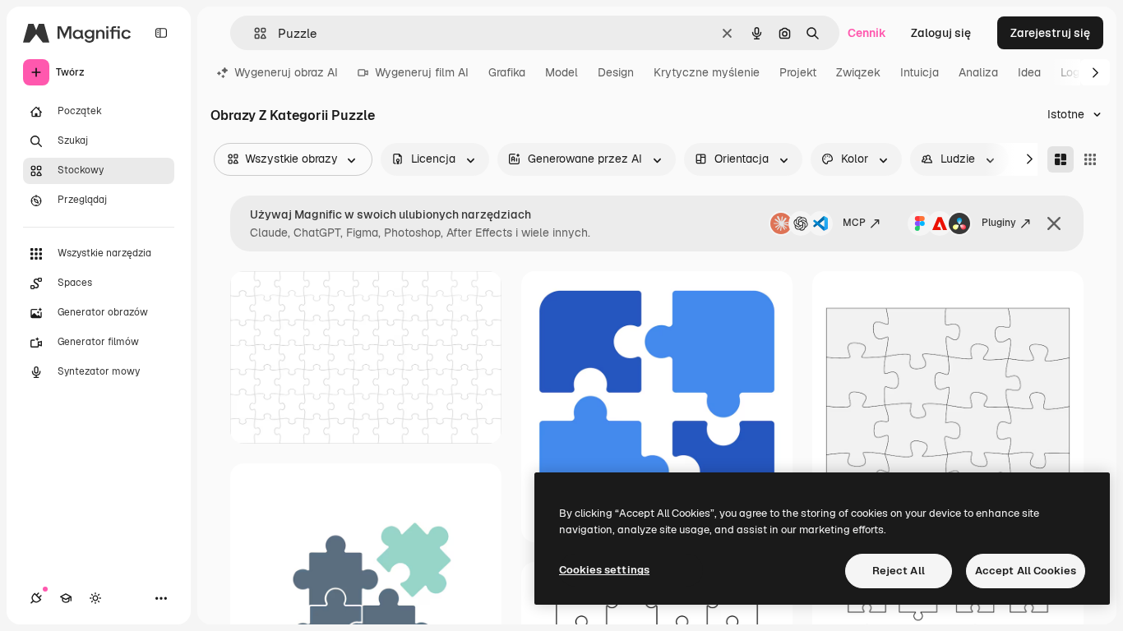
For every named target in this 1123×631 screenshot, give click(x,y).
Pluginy (999, 222)
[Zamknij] (1054, 223)
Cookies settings (604, 570)
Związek (858, 72)
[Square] (1090, 159)
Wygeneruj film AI (422, 72)
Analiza (978, 72)
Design (616, 72)
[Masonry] (1060, 159)
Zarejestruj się (1050, 32)
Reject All (898, 571)
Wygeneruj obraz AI (286, 72)
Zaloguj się (941, 32)
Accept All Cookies (1025, 571)
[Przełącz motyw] (95, 598)
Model (561, 72)
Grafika (506, 72)
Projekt (797, 72)
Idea (1029, 72)
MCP (854, 222)
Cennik (867, 32)
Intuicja (919, 72)
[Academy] (66, 598)
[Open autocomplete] (253, 33)
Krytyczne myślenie (707, 72)
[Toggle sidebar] (161, 33)
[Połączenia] (36, 598)
